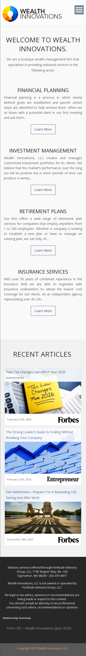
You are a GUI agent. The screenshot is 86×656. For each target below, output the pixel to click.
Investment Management (43, 150)
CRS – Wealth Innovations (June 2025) (43, 628)
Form (10, 628)
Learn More (43, 129)
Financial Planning (43, 90)
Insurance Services (43, 271)
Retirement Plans (43, 211)
